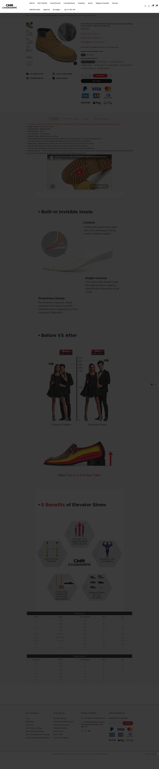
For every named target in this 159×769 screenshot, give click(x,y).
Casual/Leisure (69, 3)
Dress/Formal (55, 3)
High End (46, 10)
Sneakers (81, 3)
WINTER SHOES (35, 10)
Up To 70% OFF (69, 10)
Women (115, 3)
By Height (56, 10)
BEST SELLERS (42, 3)
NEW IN (32, 3)
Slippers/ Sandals (102, 3)
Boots (90, 3)
